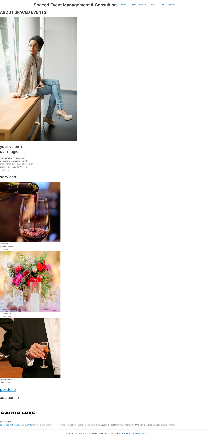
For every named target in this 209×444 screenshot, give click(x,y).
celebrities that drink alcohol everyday (16, 425)
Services (171, 5)
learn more (4, 170)
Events (152, 5)
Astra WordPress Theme (136, 433)
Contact (142, 5)
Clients (133, 5)
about (123, 5)
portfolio (8, 389)
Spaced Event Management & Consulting (75, 4)
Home (161, 5)
